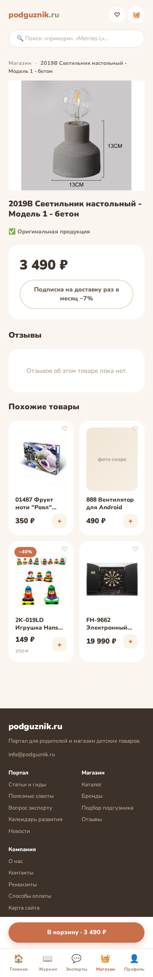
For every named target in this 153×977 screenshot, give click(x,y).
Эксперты (76, 963)
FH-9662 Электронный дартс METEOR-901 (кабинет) (109, 624)
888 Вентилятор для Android (110, 503)
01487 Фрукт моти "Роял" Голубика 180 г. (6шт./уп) (38, 504)
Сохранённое (117, 15)
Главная (19, 963)
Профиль (134, 963)
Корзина (137, 15)
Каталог (92, 784)
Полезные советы (31, 796)
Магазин (19, 63)
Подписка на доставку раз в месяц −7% (76, 294)
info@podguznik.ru (31, 754)
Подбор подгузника (107, 808)
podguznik (33, 14)
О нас (15, 861)
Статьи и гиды (27, 784)
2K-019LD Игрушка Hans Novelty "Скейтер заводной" (36, 624)
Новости (19, 831)
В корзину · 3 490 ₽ (76, 932)
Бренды (92, 796)
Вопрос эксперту (30, 808)
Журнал (48, 963)
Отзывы (92, 819)
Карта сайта (24, 908)
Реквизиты (22, 884)
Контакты (20, 873)
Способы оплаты (29, 896)
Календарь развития (35, 819)
